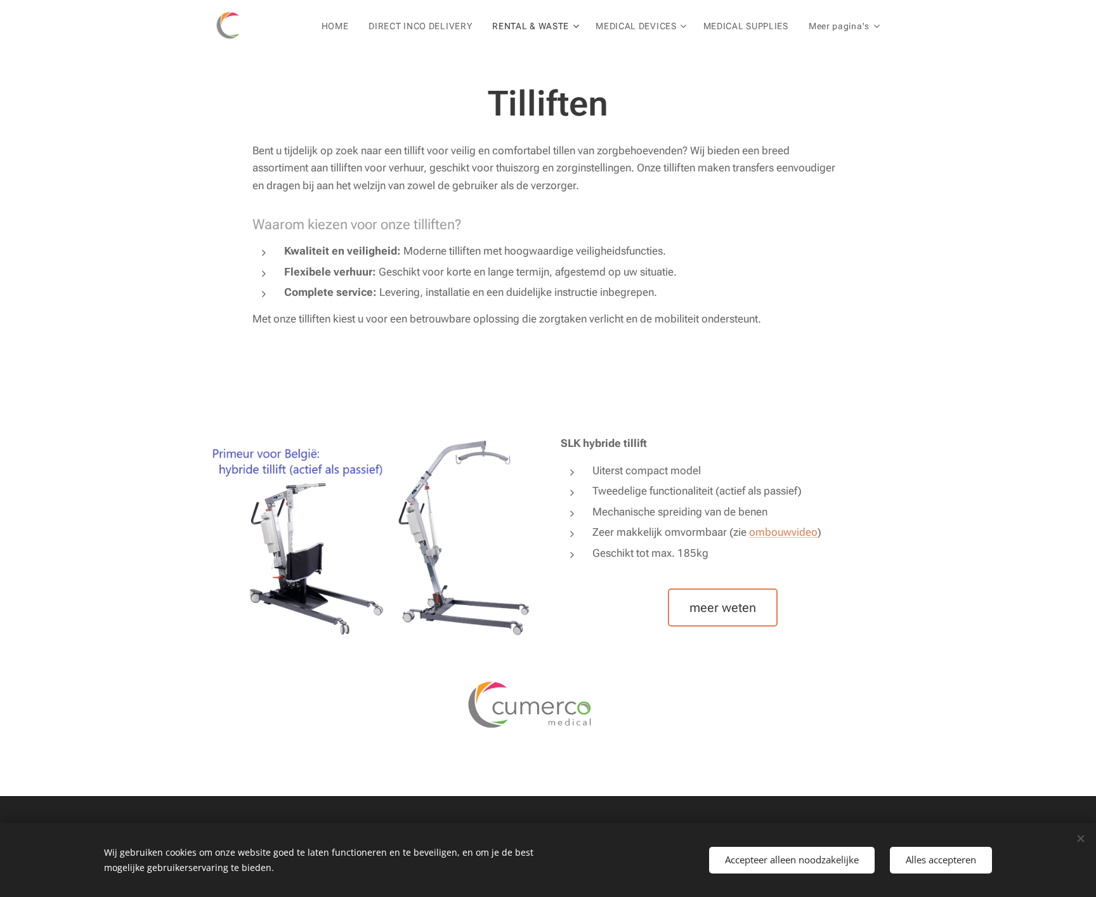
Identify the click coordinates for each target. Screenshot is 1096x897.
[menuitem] (338, 26)
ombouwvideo (783, 532)
